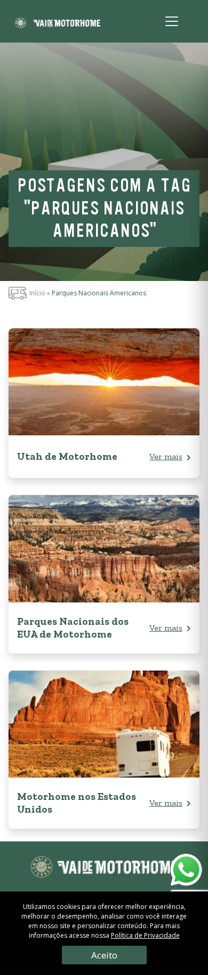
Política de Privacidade (145, 935)
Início (37, 293)
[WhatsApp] (185, 873)
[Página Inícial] (57, 21)
